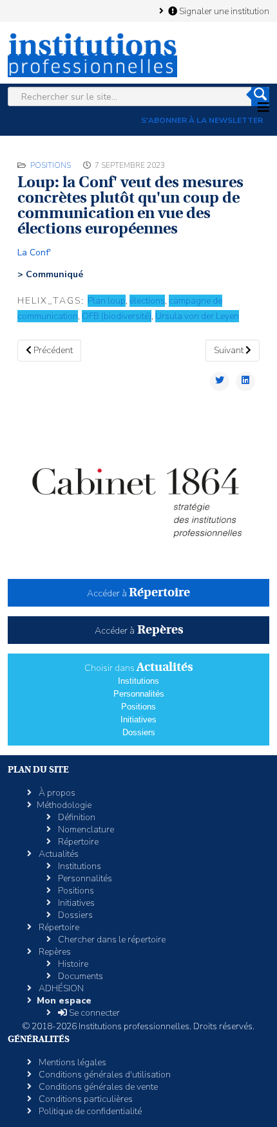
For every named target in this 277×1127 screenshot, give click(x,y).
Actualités (58, 854)
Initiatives (138, 719)
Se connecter (93, 1013)
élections (147, 301)
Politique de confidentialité (89, 1111)
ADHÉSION (60, 988)
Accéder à (138, 593)
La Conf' (34, 252)
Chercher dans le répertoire (111, 939)
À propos (56, 793)
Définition (75, 817)
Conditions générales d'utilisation (104, 1074)
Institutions (138, 681)
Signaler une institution (223, 11)
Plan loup (107, 301)
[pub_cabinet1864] (138, 493)
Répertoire (77, 842)
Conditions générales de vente (97, 1087)
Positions (50, 165)
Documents (79, 976)
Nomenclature (85, 829)
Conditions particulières (85, 1099)
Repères (54, 952)
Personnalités (138, 694)
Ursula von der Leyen (197, 316)
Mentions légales (71, 1062)
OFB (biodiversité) (116, 316)
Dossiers (138, 732)
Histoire (72, 964)
